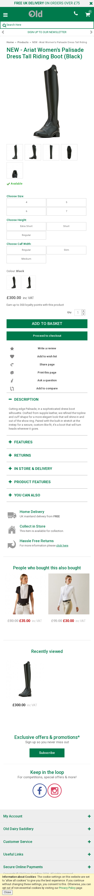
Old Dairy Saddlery (18, 829)
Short (66, 226)
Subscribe (47, 753)
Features (23, 442)
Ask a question (47, 380)
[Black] (14, 282)
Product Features (32, 482)
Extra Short (26, 226)
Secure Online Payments (23, 867)
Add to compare (47, 388)
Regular (26, 235)
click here (62, 545)
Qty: (69, 312)
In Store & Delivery (33, 468)
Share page (47, 364)
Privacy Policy (67, 887)
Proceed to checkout (47, 335)
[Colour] (29, 282)
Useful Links (13, 854)
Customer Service (17, 842)
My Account (12, 816)
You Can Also (27, 495)
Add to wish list (47, 356)
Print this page (47, 372)
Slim (66, 250)
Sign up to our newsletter (47, 32)
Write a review (47, 348)
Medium (26, 258)
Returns (22, 455)
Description (26, 399)
